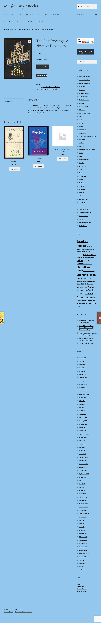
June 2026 (82, 364)
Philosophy (82, 176)
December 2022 (83, 504)
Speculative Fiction (84, 300)
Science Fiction (83, 199)
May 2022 (81, 527)
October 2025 (83, 391)
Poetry (81, 179)
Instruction (82, 130)
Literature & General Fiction (19, 29)
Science (81, 196)
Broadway (43, 89)
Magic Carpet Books (21, 6)
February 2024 (83, 457)
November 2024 (83, 427)
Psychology (82, 186)
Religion (81, 193)
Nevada (81, 163)
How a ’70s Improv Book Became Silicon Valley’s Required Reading (86, 328)
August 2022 (82, 517)
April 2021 (82, 570)
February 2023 (83, 497)
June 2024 (82, 444)
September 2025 (84, 394)
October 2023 (83, 470)
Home (6, 14)
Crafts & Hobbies (84, 100)
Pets (80, 173)
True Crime (92, 303)
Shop (18, 22)
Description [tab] (8, 101)
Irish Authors (86, 271)
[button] (29, 41)
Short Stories (89, 297)
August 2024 (82, 437)
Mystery (88, 284)
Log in (78, 584)
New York (54, 89)
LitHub (84, 281)
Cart (38, 14)
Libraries (92, 271)
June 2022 (82, 523)
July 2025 (82, 401)
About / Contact (16, 14)
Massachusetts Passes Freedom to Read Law (86, 339)
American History (84, 76)
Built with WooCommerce (23, 612)
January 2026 (83, 381)
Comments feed (82, 589)
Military (81, 146)
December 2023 (83, 464)
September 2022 (84, 513)
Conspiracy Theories (89, 257)
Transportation (83, 209)
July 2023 (82, 480)
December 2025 (83, 384)
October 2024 (83, 431)
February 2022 (83, 537)
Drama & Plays (83, 106)
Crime (80, 260)
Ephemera (82, 110)
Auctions (84, 249)
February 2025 (83, 417)
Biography (82, 90)
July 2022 (82, 520)
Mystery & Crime (84, 159)
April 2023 (82, 490)
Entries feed (80, 586)
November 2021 (83, 547)
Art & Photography (84, 83)
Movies (81, 153)
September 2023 (84, 474)
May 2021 (81, 567)
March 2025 (82, 414)
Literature (81, 278)
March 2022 (82, 533)
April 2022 (82, 530)
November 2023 (83, 467)
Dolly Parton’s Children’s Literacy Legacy (86, 321)
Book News (29, 14)
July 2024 (82, 441)
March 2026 (82, 374)
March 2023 (82, 494)
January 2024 (83, 460)
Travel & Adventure (85, 212)
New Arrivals (83, 166)
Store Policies (28, 22)
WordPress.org (81, 591)
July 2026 (82, 361)
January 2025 (83, 421)
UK (79, 306)
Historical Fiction (87, 264)
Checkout (46, 14)
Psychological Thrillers (82, 290)
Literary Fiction (86, 275)
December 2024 (83, 424)
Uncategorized (83, 216)
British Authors (89, 254)
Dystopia (85, 261)
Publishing (91, 290)
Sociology (82, 203)
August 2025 (82, 397)
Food (80, 120)
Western (81, 219)
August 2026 (82, 358)
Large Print (82, 133)
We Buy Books (41, 22)
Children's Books (84, 96)
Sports (81, 206)
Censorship (80, 257)
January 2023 (83, 500)
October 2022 (83, 510)
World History (83, 226)
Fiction (49, 89)
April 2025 (82, 411)
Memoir (92, 281)
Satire (79, 293)
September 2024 (84, 434)
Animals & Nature (84, 80)
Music (80, 156)
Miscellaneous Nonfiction (87, 149)
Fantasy (81, 116)
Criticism (82, 103)
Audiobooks (82, 86)
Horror (81, 123)
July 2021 (82, 560)
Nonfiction (80, 287)
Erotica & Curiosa (84, 113)
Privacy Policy (8, 22)
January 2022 (83, 540)
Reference (82, 189)
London (88, 281)
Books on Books (84, 93)
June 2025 (82, 404)
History (80, 267)
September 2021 (84, 553)
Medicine (81, 143)
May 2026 (81, 368)
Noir (92, 284)
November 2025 (83, 388)
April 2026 (82, 371)
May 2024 (81, 447)
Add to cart (43, 67)
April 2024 (82, 450)
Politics (81, 183)
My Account (57, 14)
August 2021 (82, 557)
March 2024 (82, 454)
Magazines (82, 139)
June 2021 (82, 563)
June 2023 (82, 484)
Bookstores (79, 254)
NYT (85, 287)
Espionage (91, 261)
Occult (81, 169)
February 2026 (83, 378)
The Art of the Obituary (86, 343)
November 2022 (83, 507)
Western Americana (85, 222)
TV (77, 306)
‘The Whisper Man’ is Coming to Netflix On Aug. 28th (88, 334)
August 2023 (82, 477)
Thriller (85, 303)
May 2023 (81, 487)
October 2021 (83, 550)
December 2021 (83, 543)
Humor (81, 126)
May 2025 (81, 407)
